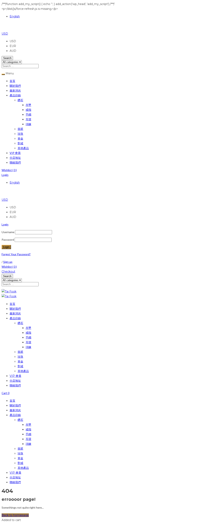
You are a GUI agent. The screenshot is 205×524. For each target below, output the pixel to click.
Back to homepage (15, 515)
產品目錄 (15, 95)
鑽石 (20, 100)
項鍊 (28, 124)
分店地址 (15, 157)
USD (5, 33)
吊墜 (28, 105)
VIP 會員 (15, 153)
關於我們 (15, 85)
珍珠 (20, 133)
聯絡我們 (15, 162)
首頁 (12, 81)
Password (8, 239)
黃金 (20, 138)
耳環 (28, 119)
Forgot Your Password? (16, 254)
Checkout (8, 271)
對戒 (20, 143)
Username (8, 232)
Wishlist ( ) (9, 170)
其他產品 (23, 148)
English (15, 16)
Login (5, 175)
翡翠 (20, 129)
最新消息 (15, 90)
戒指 (28, 109)
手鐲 (28, 114)
